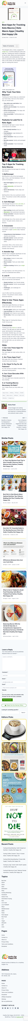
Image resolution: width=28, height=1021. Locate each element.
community (10, 186)
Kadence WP (19, 1017)
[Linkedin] (15, 1008)
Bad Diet (4, 880)
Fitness (17, 392)
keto (4, 395)
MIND (3, 910)
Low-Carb (4, 902)
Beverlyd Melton (7, 636)
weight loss (11, 398)
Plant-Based (5, 914)
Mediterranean (5, 908)
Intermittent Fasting (7, 898)
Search (23, 712)
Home (3, 935)
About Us (4, 939)
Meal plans (7, 212)
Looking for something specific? (10, 709)
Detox (3, 884)
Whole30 (4, 922)
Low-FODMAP (5, 904)
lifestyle (16, 395)
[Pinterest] (3, 1008)
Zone (3, 927)
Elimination (4, 888)
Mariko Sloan (7, 468)
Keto (3, 900)
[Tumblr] (13, 1008)
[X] (10, 1008)
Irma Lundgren (7, 502)
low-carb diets (20, 203)
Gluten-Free (5, 896)
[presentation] (14, 449)
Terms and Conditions (7, 944)
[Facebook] (5, 1008)
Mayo (3, 906)
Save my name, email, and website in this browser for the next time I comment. (13, 695)
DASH (3, 882)
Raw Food (4, 916)
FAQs (3, 890)
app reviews (5, 392)
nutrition (15, 229)
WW (3, 925)
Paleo (3, 912)
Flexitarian (4, 894)
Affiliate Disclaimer (6, 997)
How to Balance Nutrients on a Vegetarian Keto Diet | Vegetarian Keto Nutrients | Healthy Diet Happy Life (21, 423)
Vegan (3, 921)
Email (4, 684)
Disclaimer (4, 946)
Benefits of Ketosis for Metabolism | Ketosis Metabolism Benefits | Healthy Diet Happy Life (7, 422)
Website (4, 690)
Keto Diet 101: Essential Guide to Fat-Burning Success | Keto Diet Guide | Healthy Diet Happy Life (13, 530)
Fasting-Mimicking (6, 892)
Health (22, 392)
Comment (5, 672)
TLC (3, 918)
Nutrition (5, 398)
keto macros (10, 395)
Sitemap (4, 999)
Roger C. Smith (7, 564)
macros (14, 327)
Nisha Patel (11, 405)
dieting (11, 392)
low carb (22, 395)
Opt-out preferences (7, 1001)
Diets (3, 886)
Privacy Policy (5, 942)
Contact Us (4, 937)
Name (4, 678)
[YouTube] (8, 1008)
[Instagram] (18, 1008)
